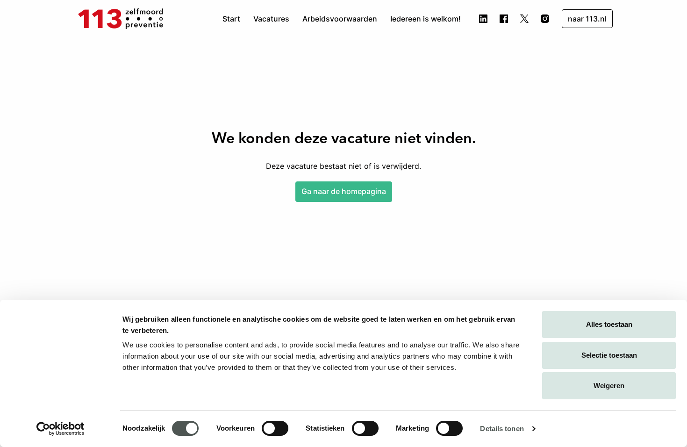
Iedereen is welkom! (425, 18)
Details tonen (501, 429)
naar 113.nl (587, 18)
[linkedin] (483, 18)
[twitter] (524, 18)
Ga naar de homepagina (343, 191)
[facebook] (503, 18)
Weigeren (609, 385)
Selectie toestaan (609, 355)
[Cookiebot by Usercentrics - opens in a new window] (60, 429)
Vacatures (271, 18)
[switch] (275, 428)
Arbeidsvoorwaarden (339, 18)
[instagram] (545, 18)
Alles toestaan (609, 324)
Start (231, 18)
